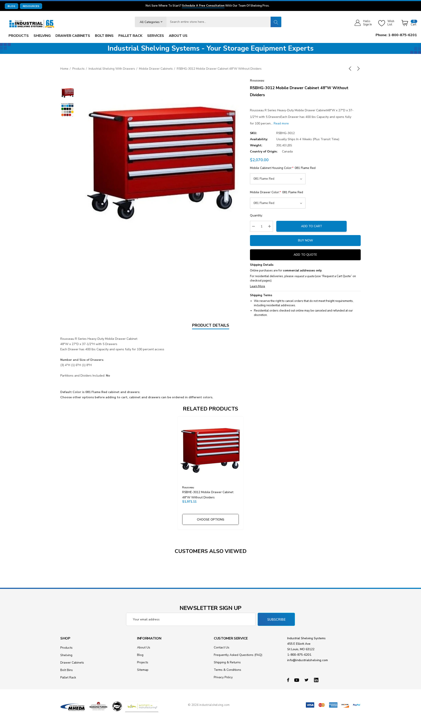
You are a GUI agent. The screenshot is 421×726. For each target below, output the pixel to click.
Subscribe (276, 619)
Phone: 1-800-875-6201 (396, 35)
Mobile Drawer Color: (276, 192)
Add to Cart (311, 226)
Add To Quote (305, 255)
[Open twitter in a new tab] (307, 680)
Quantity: (256, 215)
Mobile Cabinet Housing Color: (283, 168)
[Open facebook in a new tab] (288, 680)
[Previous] (351, 68)
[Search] (275, 21)
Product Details (210, 325)
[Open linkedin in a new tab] (317, 680)
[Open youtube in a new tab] (297, 680)
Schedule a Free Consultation (203, 6)
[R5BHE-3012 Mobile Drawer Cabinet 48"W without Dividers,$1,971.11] (210, 449)
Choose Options (210, 519)
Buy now (305, 240)
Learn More (257, 286)
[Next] (358, 68)
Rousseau (257, 80)
